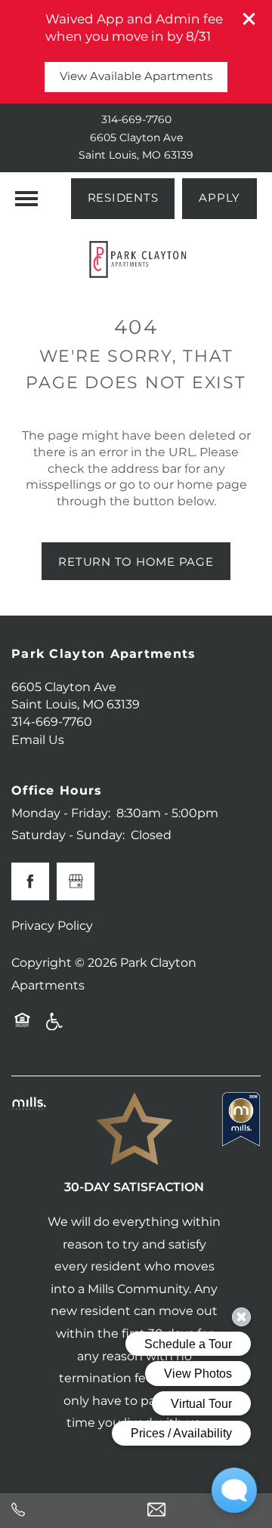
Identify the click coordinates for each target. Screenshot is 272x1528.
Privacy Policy (52, 926)
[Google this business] (75, 881)
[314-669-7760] (68, 1510)
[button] (249, 18)
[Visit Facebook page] (30, 881)
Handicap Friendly (55, 1027)
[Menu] (26, 198)
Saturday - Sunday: (68, 835)
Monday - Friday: (60, 813)
